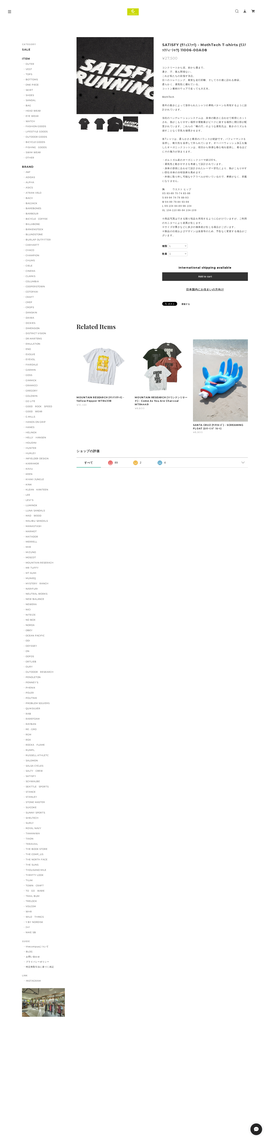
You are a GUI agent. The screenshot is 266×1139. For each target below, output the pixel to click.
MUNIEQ (31, 578)
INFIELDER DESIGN (37, 458)
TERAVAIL (32, 844)
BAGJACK (31, 203)
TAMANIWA (33, 833)
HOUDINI (31, 442)
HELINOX (31, 432)
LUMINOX (31, 505)
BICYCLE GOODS (35, 142)
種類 (164, 246)
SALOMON (32, 760)
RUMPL (30, 750)
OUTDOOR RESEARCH (40, 672)
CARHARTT (32, 245)
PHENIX (30, 687)
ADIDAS (30, 177)
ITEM (26, 58)
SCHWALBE (33, 781)
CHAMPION (32, 255)
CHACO (30, 250)
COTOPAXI (32, 291)
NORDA (30, 625)
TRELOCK (31, 901)
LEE (28, 495)
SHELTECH (32, 818)
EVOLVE (30, 354)
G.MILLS (30, 416)
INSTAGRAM (33, 980)
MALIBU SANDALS (37, 521)
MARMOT (31, 531)
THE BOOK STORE (37, 849)
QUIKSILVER (33, 708)
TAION (29, 838)
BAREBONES (33, 208)
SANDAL (31, 100)
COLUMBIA (32, 281)
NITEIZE (31, 614)
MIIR (28, 547)
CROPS (30, 307)
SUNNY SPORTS (35, 812)
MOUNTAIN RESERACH (40, 562)
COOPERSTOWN (35, 286)
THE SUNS (32, 864)
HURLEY (31, 453)
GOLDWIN (32, 396)
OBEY (29, 630)
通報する (185, 304)
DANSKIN (31, 312)
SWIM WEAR (33, 152)
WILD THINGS (35, 916)
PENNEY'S (32, 682)
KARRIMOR (32, 463)
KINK (29, 484)
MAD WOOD (33, 515)
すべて (88, 462)
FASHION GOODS (36, 126)
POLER (30, 692)
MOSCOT (31, 557)
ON (27, 651)
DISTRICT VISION (36, 333)
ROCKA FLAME (35, 744)
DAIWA (30, 317)
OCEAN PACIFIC (35, 635)
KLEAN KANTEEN (37, 489)
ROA (28, 739)
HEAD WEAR (33, 110)
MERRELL (31, 541)
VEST (29, 69)
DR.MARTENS (34, 338)
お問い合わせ (33, 956)
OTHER (30, 157)
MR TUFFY (32, 567)
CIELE (29, 265)
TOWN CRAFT (35, 885)
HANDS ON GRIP (36, 422)
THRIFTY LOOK (35, 875)
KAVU (29, 468)
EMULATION (33, 343)
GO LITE (30, 401)
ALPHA (30, 182)
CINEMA (30, 271)
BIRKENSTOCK (35, 229)
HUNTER (31, 448)
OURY (29, 666)
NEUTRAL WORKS (37, 593)
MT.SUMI (31, 573)
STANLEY (31, 797)
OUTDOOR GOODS (36, 136)
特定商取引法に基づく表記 (40, 966)
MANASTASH (34, 526)
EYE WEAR (32, 116)
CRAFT (30, 297)
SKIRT (29, 90)
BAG (28, 105)
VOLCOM (31, 906)
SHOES (30, 95)
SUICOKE (31, 807)
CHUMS (30, 260)
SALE (26, 49)
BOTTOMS (32, 79)
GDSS (29, 375)
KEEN (29, 474)
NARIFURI (32, 588)
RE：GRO (31, 729)
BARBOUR (32, 213)
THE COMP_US (35, 854)
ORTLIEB (31, 661)
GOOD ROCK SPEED (39, 406)
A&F (28, 172)
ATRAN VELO (34, 192)
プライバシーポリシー (37, 961)
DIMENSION (33, 328)
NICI (28, 609)
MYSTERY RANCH (37, 583)
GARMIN (31, 370)
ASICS (29, 187)
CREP (29, 302)
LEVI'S (29, 500)
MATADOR (32, 536)
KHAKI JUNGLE (35, 479)
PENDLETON (33, 677)
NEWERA (31, 604)
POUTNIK (31, 698)
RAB (28, 713)
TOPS (29, 74)
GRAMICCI (32, 385)
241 (28, 927)
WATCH (30, 121)
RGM (28, 734)
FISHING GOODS (36, 147)
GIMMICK (31, 380)
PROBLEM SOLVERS (38, 703)
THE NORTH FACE (37, 859)
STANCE (31, 791)
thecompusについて (37, 946)
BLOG (29, 951)
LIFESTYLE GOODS (37, 131)
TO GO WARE (35, 890)
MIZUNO (31, 552)
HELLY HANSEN (36, 437)
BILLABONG (33, 224)
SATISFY (31, 776)
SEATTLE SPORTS (37, 786)
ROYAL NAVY (33, 828)
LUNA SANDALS (35, 510)
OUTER (30, 64)
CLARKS (30, 276)
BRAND (28, 167)
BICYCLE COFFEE (37, 218)
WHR (29, 911)
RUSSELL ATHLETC (37, 755)
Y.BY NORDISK (34, 922)
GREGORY (32, 390)
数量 (164, 253)
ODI (28, 640)
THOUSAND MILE (36, 870)
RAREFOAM (33, 718)
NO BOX (30, 619)
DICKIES (30, 323)
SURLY (30, 823)
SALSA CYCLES (35, 765)
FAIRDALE (32, 364)
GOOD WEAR (34, 411)
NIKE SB (31, 932)
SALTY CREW (34, 771)
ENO (28, 349)
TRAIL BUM (33, 896)
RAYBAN (31, 724)
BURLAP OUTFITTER (38, 239)
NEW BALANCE (35, 599)
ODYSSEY (31, 646)
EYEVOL (30, 359)
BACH (29, 198)
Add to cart (205, 276)
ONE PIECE (32, 84)
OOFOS (30, 656)
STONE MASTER (35, 802)
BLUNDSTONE (34, 234)
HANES (30, 427)
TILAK (29, 880)
